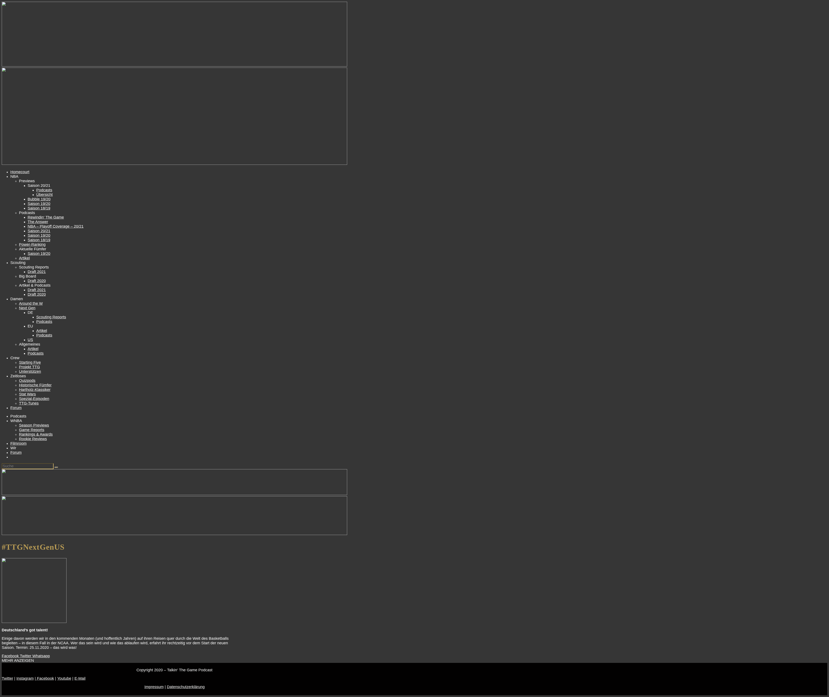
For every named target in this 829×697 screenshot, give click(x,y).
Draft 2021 (37, 272)
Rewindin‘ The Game (46, 217)
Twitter (7, 678)
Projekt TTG (29, 367)
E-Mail (79, 678)
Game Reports (31, 430)
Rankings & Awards (36, 434)
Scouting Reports (51, 317)
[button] (18, 660)
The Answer (38, 222)
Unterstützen (30, 371)
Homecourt (19, 172)
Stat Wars (27, 394)
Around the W (31, 303)
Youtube (64, 678)
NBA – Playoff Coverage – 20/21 (56, 226)
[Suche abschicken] (56, 467)
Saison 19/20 (39, 204)
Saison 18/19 (39, 208)
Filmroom (18, 443)
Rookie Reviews (33, 439)
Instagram (25, 678)
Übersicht (44, 194)
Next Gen (27, 308)
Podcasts (44, 190)
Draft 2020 (37, 281)
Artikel (24, 258)
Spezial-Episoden (34, 399)
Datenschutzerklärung (186, 687)
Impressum (154, 687)
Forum (16, 408)
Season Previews (34, 425)
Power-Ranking (32, 244)
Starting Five (30, 362)
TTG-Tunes (29, 403)
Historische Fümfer (35, 385)
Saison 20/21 (39, 231)
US (30, 340)
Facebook (45, 678)
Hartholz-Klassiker (35, 389)
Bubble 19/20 (39, 199)
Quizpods (27, 380)
